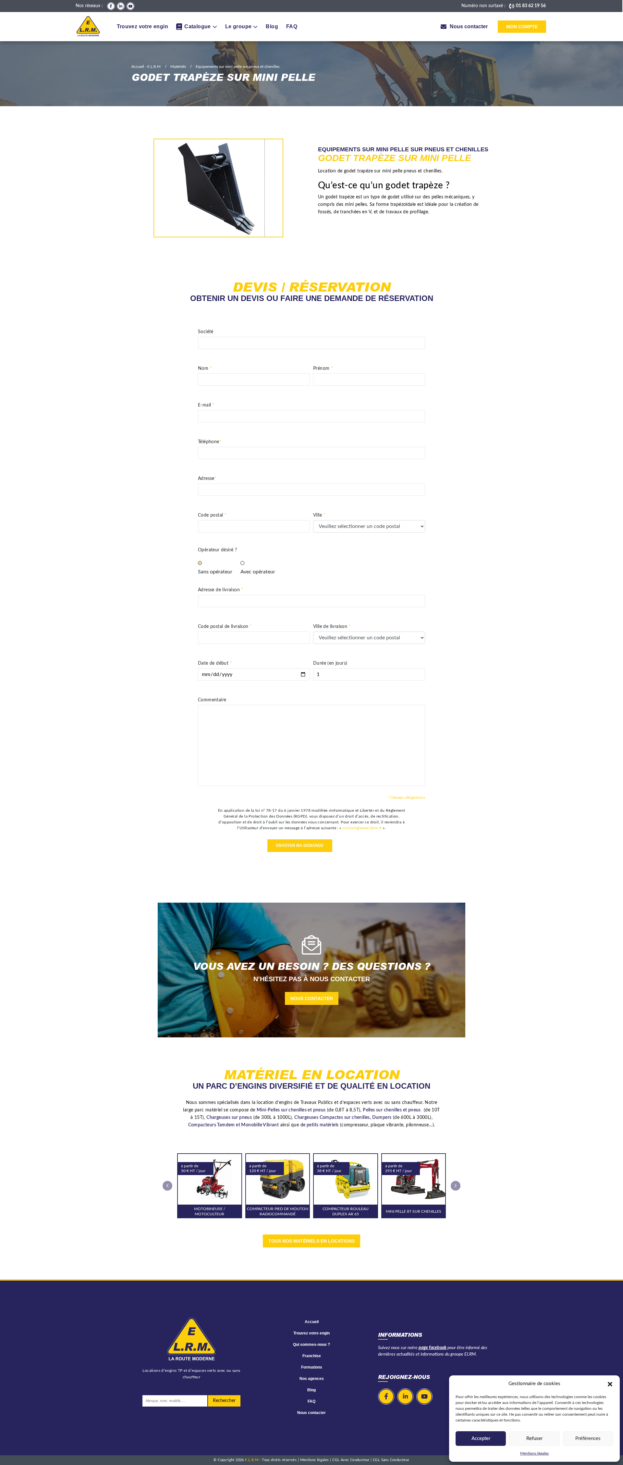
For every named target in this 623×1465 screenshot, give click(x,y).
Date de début (215, 663)
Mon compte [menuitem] (522, 26)
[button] (610, 1384)
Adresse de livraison (220, 590)
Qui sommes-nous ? (311, 1344)
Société (206, 332)
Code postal (212, 515)
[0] (202, 562)
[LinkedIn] (120, 6)
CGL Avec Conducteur (351, 1460)
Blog (311, 1390)
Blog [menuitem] (272, 26)
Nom (205, 368)
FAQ (311, 1401)
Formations (311, 1367)
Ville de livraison (332, 626)
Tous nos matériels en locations (311, 1241)
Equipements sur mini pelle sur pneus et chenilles (237, 67)
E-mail (206, 405)
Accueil (312, 1322)
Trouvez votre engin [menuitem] (142, 26)
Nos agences (311, 1378)
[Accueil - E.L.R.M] (88, 26)
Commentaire (212, 700)
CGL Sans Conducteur (391, 1460)
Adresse (207, 478)
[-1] (244, 562)
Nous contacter (311, 998)
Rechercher (224, 1400)
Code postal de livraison (225, 626)
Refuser (534, 1438)
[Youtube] (130, 6)
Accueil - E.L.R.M (146, 67)
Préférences (588, 1438)
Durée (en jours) (330, 663)
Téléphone (209, 442)
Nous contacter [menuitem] (469, 26)
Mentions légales (534, 1453)
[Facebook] (111, 6)
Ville (319, 515)
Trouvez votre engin (311, 1333)
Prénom (323, 368)
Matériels (178, 67)
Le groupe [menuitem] (238, 26)
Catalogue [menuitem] (197, 26)
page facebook (432, 1348)
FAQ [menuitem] (291, 26)
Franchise (311, 1356)
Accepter (480, 1438)
